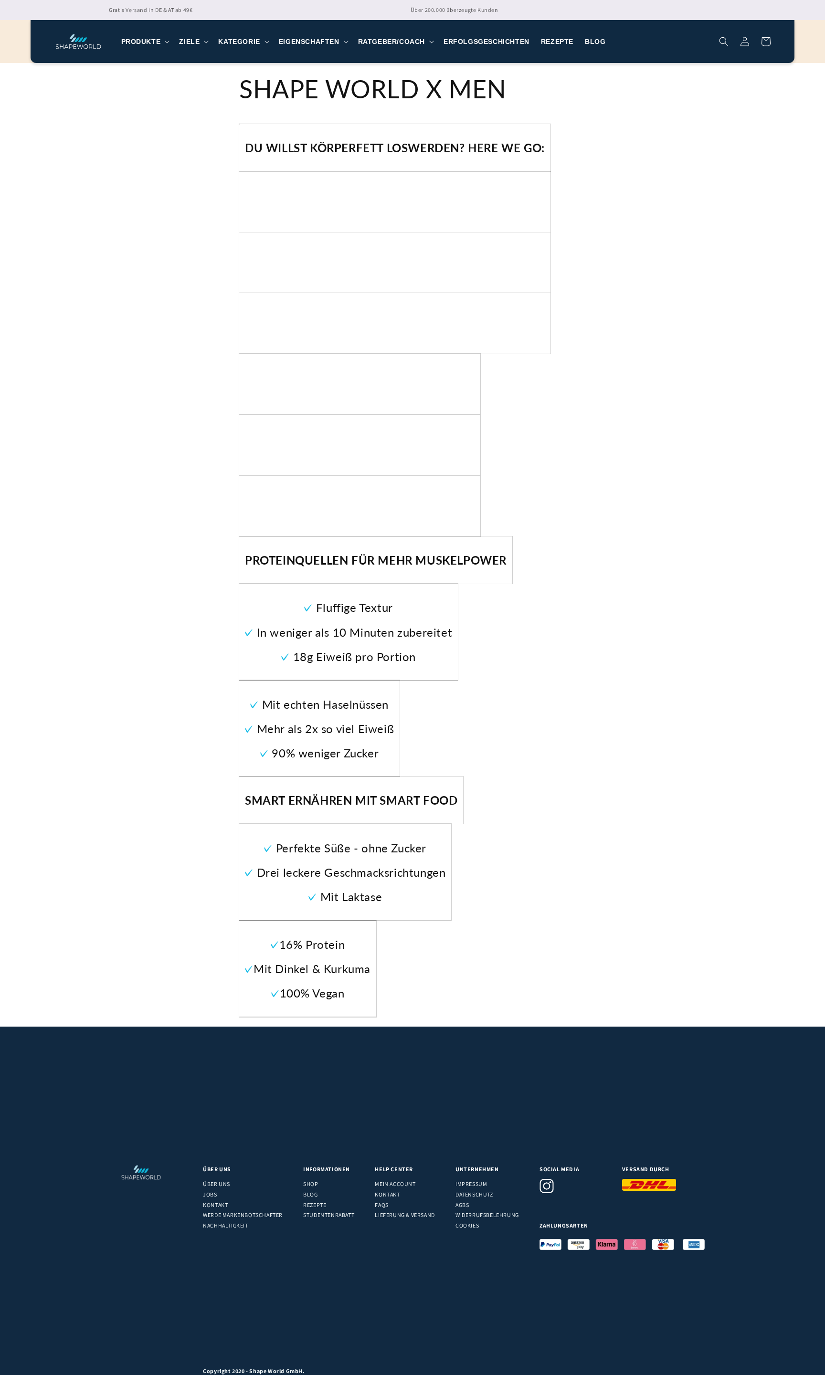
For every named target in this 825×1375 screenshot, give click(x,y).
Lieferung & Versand (404, 1214)
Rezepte (314, 1204)
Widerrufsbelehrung (487, 1214)
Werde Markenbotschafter (243, 1214)
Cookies (467, 1225)
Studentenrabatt (328, 1214)
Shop (310, 1183)
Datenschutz (474, 1194)
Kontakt (215, 1204)
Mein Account (395, 1183)
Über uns (216, 1183)
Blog (310, 1194)
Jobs (210, 1194)
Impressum (471, 1183)
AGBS (462, 1204)
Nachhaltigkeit (225, 1225)
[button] (145, 41)
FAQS (381, 1204)
